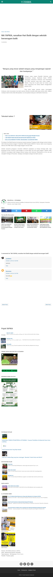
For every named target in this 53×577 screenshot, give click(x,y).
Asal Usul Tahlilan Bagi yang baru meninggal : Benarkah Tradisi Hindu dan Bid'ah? (22, 457)
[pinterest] (26, 210)
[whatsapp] (37, 210)
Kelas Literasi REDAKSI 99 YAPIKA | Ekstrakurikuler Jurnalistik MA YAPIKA (21, 139)
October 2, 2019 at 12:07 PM (12, 273)
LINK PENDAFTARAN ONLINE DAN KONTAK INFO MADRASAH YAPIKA (20, 137)
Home (19, 570)
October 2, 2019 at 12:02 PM (12, 260)
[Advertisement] (26, 19)
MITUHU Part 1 (11, 475)
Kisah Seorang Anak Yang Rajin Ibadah (11, 449)
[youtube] (28, 564)
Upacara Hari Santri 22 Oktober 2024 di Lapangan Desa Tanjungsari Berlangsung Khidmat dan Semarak (27, 507)
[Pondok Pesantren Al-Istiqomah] (26, 2)
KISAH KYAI (10, 464)
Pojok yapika (9, 344)
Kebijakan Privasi (32, 570)
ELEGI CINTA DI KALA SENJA (13, 485)
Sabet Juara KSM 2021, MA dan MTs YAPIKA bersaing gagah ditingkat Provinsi (22, 135)
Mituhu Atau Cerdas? (12, 469)
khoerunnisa (8, 271)
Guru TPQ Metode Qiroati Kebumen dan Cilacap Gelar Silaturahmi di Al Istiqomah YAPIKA (24, 496)
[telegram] (47, 210)
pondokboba (8, 258)
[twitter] (16, 210)
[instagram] (32, 564)
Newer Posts (5, 304)
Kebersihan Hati (9, 338)
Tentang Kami (24, 570)
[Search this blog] (51, 2)
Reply (7, 265)
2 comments (4, 42)
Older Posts (48, 304)
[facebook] (6, 210)
